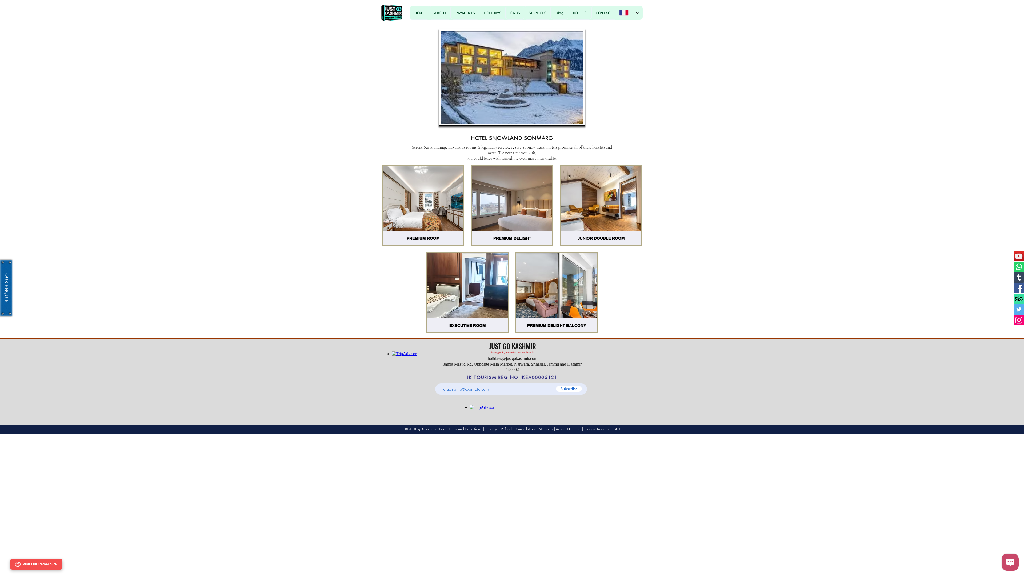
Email (455, 296)
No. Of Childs (528, 319)
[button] (575, 197)
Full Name (459, 273)
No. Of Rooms (528, 341)
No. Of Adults (462, 341)
